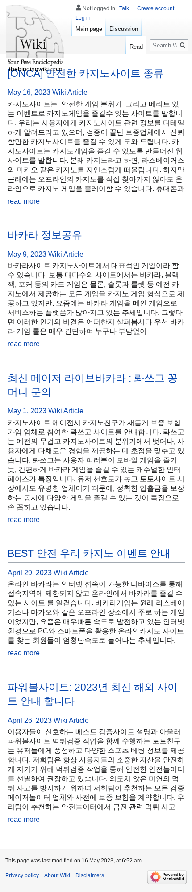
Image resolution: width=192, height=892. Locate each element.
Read (136, 46)
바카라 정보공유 (45, 235)
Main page (88, 28)
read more (24, 201)
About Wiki (57, 875)
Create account (155, 8)
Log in (83, 18)
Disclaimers (89, 875)
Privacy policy (22, 875)
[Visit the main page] (35, 36)
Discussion (123, 28)
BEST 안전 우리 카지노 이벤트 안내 (89, 553)
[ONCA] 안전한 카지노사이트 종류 (86, 73)
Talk (124, 8)
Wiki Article (70, 92)
